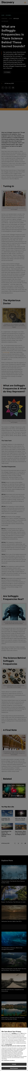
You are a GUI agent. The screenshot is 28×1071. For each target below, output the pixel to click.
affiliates (14, 1033)
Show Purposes (14, 1068)
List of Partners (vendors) (8, 1060)
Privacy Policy (8, 1044)
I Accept (14, 1064)
